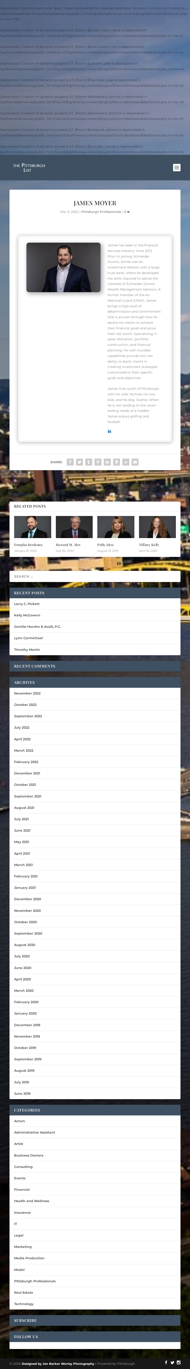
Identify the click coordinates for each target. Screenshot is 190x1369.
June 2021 (22, 830)
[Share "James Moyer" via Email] (135, 462)
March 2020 (24, 991)
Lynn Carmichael (28, 638)
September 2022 (28, 716)
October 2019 (25, 1048)
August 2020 (24, 945)
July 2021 (21, 819)
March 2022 (23, 750)
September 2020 (28, 933)
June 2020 (22, 968)
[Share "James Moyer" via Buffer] (116, 462)
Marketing (23, 1247)
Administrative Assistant (34, 1132)
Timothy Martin (27, 650)
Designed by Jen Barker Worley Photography (58, 1364)
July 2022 (21, 727)
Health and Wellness (31, 1201)
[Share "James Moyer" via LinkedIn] (107, 462)
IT (15, 1224)
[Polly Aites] (115, 527)
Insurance (22, 1212)
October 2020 (25, 922)
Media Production (29, 1258)
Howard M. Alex (68, 544)
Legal (18, 1235)
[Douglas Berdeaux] (32, 527)
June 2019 (22, 1093)
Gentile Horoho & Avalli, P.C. (37, 627)
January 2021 (25, 888)
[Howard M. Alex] (74, 527)
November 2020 (27, 911)
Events (19, 1178)
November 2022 (27, 693)
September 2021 (27, 796)
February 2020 (26, 1002)
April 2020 (22, 979)
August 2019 (24, 1070)
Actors (19, 1121)
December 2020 (27, 899)
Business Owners (28, 1155)
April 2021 (22, 853)
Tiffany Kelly (149, 544)
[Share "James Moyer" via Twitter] (79, 462)
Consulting (23, 1167)
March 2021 (23, 865)
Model (19, 1270)
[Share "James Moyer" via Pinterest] (98, 462)
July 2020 (22, 956)
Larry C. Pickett (27, 604)
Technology (24, 1304)
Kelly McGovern (27, 615)
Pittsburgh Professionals (101, 212)
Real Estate (23, 1292)
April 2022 (22, 739)
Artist (18, 1144)
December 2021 (27, 773)
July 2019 (21, 1082)
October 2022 (25, 705)
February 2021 (26, 876)
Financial (22, 1189)
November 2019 (27, 1036)
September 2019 (27, 1059)
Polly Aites (105, 544)
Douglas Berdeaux (28, 544)
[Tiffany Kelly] (157, 527)
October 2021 (25, 785)
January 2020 (25, 1013)
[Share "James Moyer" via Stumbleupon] (125, 462)
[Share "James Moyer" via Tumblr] (88, 462)
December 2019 (27, 1025)
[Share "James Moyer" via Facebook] (70, 462)
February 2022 (26, 762)
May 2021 (21, 842)
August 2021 (24, 808)
